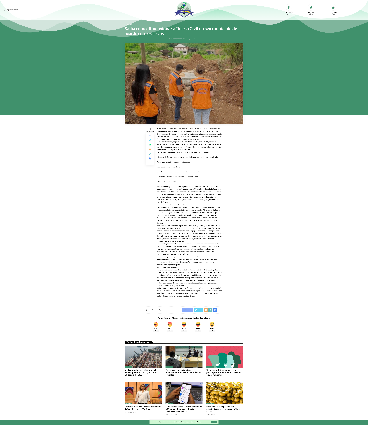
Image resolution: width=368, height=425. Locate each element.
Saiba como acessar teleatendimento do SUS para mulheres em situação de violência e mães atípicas (184, 409)
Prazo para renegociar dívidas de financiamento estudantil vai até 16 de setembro (183, 372)
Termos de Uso (196, 422)
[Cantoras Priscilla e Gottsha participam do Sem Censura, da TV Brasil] (143, 393)
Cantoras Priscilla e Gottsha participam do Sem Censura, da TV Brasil (143, 408)
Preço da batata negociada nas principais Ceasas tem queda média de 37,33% (223, 409)
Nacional (128, 367)
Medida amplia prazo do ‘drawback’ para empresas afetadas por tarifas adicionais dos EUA (141, 372)
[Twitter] (311, 9)
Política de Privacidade (181, 422)
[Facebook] (289, 9)
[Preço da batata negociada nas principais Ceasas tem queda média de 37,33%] (224, 393)
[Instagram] (333, 9)
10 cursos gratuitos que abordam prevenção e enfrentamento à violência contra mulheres (224, 372)
